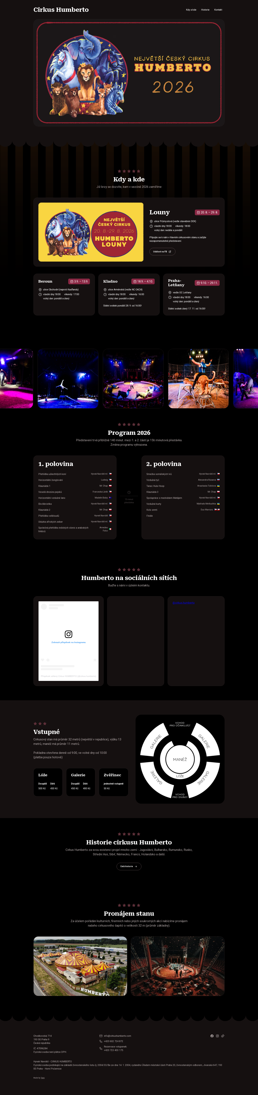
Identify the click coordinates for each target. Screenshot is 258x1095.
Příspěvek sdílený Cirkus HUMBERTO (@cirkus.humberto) (68, 676)
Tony (43, 1078)
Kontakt (218, 9)
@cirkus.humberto (184, 602)
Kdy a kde (191, 9)
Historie (205, 9)
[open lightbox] (69, 378)
